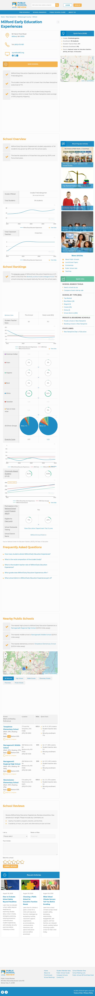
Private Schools (19, 682)
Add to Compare (11, 739)
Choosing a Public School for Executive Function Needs (30, 901)
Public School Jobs (71, 268)
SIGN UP (77, 5)
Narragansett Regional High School (23, 628)
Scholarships (69, 265)
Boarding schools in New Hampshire (75, 324)
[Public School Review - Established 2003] (19, 5)
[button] (30, 661)
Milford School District (38, 535)
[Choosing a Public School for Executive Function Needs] (30, 885)
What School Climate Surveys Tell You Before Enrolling (49, 901)
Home (46, 971)
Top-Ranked (68, 298)
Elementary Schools (45, 678)
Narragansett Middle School (41, 634)
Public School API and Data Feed (83, 975)
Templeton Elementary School (45, 644)
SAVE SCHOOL (33, 64)
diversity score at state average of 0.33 (40, 276)
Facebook (6, 992)
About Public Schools (72, 259)
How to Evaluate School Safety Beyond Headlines (10, 899)
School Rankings (49, 977)
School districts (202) (71, 313)
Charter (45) (68, 307)
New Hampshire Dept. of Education (75, 332)
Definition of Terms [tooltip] (9, 315)
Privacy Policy (88, 993)
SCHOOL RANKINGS (39, 12)
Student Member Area (64, 971)
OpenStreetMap (53, 674)
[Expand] (5, 660)
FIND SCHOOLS (24, 12)
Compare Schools (62, 975)
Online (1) (67, 310)
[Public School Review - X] (2, 992)
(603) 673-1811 (19, 44)
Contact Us (60, 977)
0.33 (48, 439)
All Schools (8, 678)
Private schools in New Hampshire (75, 321)
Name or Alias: (35, 832)
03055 (22, 36)
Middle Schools (31, 678)
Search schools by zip (71, 287)
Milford (14, 36)
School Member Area (79, 971)
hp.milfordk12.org (18, 52)
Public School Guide (63, 973)
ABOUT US (72, 12)
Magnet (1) (67, 304)
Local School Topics (71, 262)
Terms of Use (78, 993)
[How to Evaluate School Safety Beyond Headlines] (10, 885)
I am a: (5, 832)
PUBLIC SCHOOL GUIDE (57, 12)
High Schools (19, 678)
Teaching (68, 271)
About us (47, 973)
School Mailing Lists (79, 973)
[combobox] (42, 5)
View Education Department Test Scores (38, 528)
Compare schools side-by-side (73, 290)
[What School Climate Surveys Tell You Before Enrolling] (50, 885)
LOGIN (67, 5)
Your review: (7, 841)
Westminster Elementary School (10, 781)
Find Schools (48, 975)
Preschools (8, 682)
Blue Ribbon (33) (69, 301)
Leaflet (46, 674)
